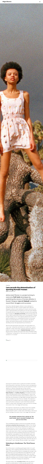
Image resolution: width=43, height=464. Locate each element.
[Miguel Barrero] (7, 1)
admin (7, 291)
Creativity (8, 285)
